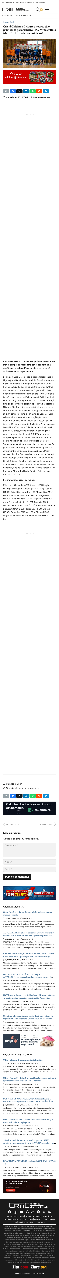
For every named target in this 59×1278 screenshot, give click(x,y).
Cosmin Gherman (41, 97)
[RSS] (49, 1211)
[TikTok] (32, 1211)
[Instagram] (15, 1212)
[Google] (27, 1211)
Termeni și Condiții (33, 1216)
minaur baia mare (30, 788)
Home (5, 22)
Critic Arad (25, 960)
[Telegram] (38, 1211)
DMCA (37, 1219)
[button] (37, 9)
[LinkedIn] (43, 1273)
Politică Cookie (26, 1219)
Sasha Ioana (26, 918)
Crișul (18, 788)
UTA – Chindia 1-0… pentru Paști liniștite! (23, 1060)
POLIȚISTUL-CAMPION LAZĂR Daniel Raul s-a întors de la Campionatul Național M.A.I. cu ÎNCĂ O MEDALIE (28, 1102)
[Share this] (13, 91)
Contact (45, 1219)
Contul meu (40, 1222)
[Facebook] (9, 1211)
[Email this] (6, 91)
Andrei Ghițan (35, 1274)
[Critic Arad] (15, 9)
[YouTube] (21, 1211)
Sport (12, 22)
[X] (43, 1212)
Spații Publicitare (25, 1222)
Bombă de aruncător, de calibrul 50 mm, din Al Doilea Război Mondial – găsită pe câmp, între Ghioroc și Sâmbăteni (28, 956)
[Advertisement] (29, 235)
